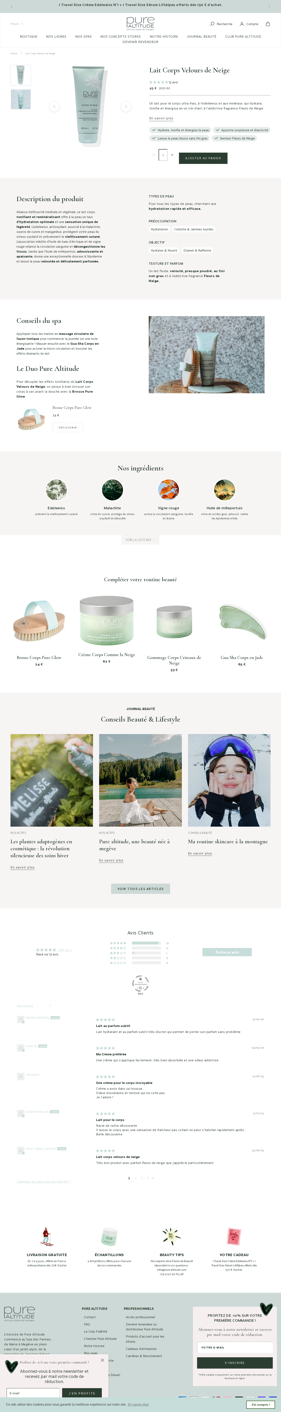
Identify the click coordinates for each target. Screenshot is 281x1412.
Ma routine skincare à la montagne (228, 841)
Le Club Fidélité (95, 1331)
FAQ (87, 1324)
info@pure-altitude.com (171, 1270)
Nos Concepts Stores (120, 36)
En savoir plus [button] (138, 1404)
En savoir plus (161, 118)
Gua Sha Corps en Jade (242, 657)
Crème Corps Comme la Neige (106, 654)
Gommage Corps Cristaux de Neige (174, 660)
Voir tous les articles (140, 888)
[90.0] (140, 983)
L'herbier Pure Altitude (100, 1338)
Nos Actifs (18, 832)
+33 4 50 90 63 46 (172, 1274)
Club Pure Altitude (243, 36)
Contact (90, 1317)
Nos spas (83, 36)
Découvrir (68, 427)
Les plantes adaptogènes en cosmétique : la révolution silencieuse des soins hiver (41, 848)
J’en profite (82, 1393)
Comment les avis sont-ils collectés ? (44, 1181)
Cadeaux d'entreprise (141, 1348)
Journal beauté (201, 36)
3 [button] (142, 1178)
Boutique (28, 36)
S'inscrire (235, 1363)
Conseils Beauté (200, 832)
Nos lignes (56, 36)
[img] (105, 1019)
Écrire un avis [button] (227, 952)
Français (15, 23)
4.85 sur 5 (65, 950)
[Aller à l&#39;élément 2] (20, 99)
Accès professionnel (140, 1317)
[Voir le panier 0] (267, 23)
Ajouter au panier (203, 158)
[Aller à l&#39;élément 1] (20, 75)
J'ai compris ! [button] (260, 1404)
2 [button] (136, 1178)
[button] (159, 82)
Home (13, 53)
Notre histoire (164, 36)
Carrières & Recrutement (144, 1356)
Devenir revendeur (140, 41)
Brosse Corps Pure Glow (39, 657)
